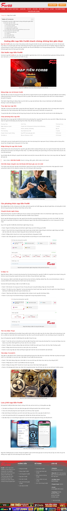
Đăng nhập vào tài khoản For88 (12, 24)
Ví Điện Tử (8, 33)
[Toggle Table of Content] (31, 19)
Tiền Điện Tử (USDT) (10, 36)
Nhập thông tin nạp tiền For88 (12, 28)
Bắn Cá (46, 9)
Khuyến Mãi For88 (34, 11)
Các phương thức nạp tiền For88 (12, 30)
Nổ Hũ (41, 9)
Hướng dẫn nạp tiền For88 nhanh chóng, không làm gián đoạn (17, 21)
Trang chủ (3, 15)
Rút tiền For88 (15, 160)
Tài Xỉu (29, 9)
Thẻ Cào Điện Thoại (10, 34)
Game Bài (23, 9)
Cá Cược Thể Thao (12, 9)
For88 (3, 9)
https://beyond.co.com (57, 470)
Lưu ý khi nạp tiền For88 (10, 37)
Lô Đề (52, 9)
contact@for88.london (57, 489)
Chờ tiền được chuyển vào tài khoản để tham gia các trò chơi (17, 29)
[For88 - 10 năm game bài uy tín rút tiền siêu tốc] (9, 5)
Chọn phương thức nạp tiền (11, 26)
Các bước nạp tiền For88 (9, 22)
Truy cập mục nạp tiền (10, 25)
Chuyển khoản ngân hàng (11, 32)
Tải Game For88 (60, 9)
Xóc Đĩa (35, 9)
